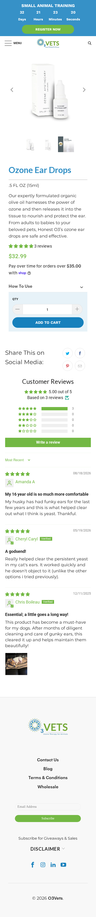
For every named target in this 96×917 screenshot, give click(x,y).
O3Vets (55, 898)
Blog (47, 769)
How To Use (20, 286)
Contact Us (48, 760)
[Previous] (12, 89)
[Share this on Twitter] (67, 353)
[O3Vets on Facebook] (32, 865)
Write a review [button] (48, 442)
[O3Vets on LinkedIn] (53, 865)
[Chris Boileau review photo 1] (16, 664)
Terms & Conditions (48, 778)
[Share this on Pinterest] (67, 366)
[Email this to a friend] (80, 366)
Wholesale (48, 787)
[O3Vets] (48, 43)
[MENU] (5, 43)
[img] (17, 474)
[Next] (84, 89)
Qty (15, 299)
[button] (21, 246)
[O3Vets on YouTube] (63, 865)
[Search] (89, 43)
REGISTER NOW (48, 29)
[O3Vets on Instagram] (43, 865)
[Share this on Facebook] (80, 353)
